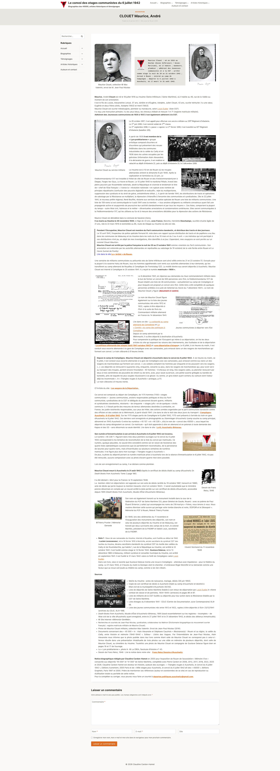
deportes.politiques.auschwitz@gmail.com (173, 676)
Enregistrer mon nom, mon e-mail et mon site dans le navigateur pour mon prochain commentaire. (132, 738)
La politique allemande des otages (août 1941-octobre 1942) (123, 345)
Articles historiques (69, 64)
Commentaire (98, 702)
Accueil (64, 48)
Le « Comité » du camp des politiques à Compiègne (149, 328)
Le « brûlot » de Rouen (121, 254)
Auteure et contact (180, 6)
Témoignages (66, 59)
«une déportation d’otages (166, 345)
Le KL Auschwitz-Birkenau (169, 427)
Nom (95, 731)
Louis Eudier (163, 109)
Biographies (140, 12)
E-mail (139, 731)
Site (181, 731)
